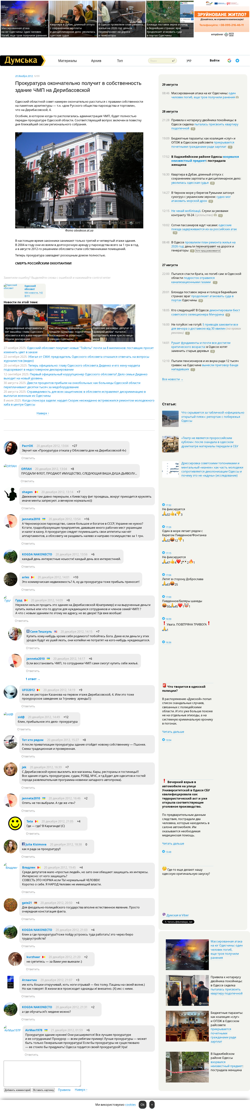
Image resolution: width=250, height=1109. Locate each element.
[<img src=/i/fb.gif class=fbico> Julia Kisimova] (10, 852)
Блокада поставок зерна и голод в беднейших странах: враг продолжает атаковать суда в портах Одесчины (167, 30)
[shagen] (10, 500)
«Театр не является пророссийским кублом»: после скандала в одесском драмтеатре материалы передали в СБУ (209, 442)
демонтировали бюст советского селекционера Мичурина (205, 312)
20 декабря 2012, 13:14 (57, 492)
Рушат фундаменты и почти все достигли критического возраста (200, 345)
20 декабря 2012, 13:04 (52, 446)
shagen (27, 492)
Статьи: (169, 403)
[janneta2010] (10, 527)
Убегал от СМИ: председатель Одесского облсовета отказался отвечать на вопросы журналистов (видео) (76, 359)
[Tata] (15, 829)
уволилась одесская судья (190, 183)
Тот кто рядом (33, 740)
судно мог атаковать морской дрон (201, 199)
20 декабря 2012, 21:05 (57, 821)
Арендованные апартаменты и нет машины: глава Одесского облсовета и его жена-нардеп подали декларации (25, 333)
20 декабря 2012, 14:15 (76, 632)
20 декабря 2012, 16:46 (65, 798)
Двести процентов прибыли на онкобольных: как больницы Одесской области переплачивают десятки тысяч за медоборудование (72, 385)
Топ (120, 60)
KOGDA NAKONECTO (37, 554)
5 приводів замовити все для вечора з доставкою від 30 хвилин (204, 326)
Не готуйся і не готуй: (187, 324)
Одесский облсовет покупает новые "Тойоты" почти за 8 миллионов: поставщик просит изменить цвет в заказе (79, 350)
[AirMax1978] (12, 1030)
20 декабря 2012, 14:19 (59, 690)
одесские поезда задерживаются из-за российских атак (204, 227)
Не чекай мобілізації (185, 211)
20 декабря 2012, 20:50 (56, 903)
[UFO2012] (10, 698)
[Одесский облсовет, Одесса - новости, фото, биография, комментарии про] (14, 288)
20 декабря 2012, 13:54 (65, 519)
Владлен (28, 867)
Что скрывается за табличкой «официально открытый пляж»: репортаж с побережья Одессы (212, 416)
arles (25, 577)
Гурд (18, 600)
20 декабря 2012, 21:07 (56, 980)
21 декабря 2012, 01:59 (67, 1030)
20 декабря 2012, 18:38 (66, 844)
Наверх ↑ (43, 413)
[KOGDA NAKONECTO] (10, 562)
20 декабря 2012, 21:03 (71, 930)
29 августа (170, 85)
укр (189, 60)
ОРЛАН (26, 469)
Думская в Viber (178, 915)
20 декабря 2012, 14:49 (44, 717)
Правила (64, 1090)
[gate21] (10, 911)
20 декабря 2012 (24, 76)
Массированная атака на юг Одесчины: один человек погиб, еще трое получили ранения (24, 31)
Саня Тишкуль (40, 632)
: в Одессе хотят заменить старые (199, 349)
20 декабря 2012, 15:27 (63, 740)
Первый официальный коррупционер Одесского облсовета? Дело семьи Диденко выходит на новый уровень (76, 376)
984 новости (31, 292)
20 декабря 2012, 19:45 (60, 867)
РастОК (27, 446)
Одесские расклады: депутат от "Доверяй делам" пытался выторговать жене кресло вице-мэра (113, 333)
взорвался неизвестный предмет (205, 159)
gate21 (27, 903)
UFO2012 (28, 690)
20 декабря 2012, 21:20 (65, 957)
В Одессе (178, 242)
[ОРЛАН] (10, 466)
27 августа (170, 265)
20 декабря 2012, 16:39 (46, 767)
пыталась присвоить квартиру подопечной (204, 126)
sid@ (21, 717)
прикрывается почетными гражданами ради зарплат (202, 144)
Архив (96, 60)
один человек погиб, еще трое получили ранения (203, 95)
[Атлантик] (10, 988)
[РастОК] (10, 454)
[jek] (10, 775)
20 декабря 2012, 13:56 (71, 554)
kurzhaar (33, 957)
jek (24, 767)
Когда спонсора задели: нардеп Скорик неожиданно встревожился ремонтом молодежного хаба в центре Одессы (79, 402)
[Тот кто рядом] (10, 748)
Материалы (67, 60)
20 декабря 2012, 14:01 (54, 577)
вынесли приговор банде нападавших (204, 367)
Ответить (28, 458)
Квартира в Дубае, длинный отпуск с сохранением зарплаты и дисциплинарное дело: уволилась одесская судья (72, 30)
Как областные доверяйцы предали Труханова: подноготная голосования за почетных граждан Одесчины (70, 333)
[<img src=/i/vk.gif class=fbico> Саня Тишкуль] (15, 639)
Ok (143, 1105)
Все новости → (172, 379)
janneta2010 (31, 519)
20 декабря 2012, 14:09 (47, 600)
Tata (30, 821)
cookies (130, 1105)
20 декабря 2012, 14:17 (69, 659)
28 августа (170, 111)
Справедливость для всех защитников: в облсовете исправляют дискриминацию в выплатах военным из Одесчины (75, 394)
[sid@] (8, 714)
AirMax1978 (33, 1030)
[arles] (10, 585)
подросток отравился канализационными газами (193, 280)
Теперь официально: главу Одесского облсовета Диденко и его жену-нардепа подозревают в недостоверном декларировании (72, 367)
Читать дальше (173, 732)
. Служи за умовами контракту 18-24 (199, 213)
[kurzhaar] (15, 965)
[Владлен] (11, 868)
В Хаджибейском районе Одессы (197, 157)
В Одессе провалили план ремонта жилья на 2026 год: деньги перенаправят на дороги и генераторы (120, 30)
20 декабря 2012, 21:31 (71, 1007)
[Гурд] (7, 600)
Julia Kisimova (35, 844)
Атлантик (29, 980)
